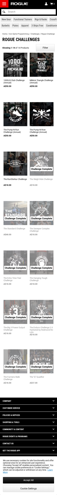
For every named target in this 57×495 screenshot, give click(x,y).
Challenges (35, 34)
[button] (4, 12)
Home (4, 34)
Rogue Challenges (48, 34)
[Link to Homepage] (20, 4)
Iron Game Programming (19, 34)
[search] (28, 12)
